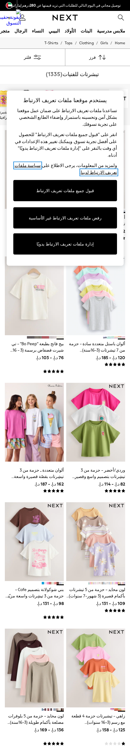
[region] (65, 178)
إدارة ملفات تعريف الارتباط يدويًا (65, 243)
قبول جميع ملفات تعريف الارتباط (65, 190)
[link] (121, 17)
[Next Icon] (65, 18)
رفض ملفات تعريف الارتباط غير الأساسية (65, 217)
